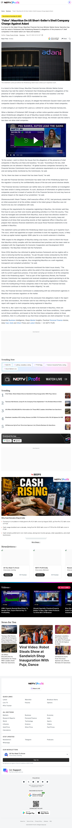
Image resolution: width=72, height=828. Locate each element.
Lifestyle (6, 724)
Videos (49, 724)
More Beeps (36, 542)
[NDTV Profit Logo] (36, 683)
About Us (22, 821)
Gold (11, 323)
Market (32, 320)
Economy (50, 715)
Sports (49, 721)
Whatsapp (6, 742)
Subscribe (8, 575)
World (5, 721)
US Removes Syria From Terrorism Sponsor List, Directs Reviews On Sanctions (62, 660)
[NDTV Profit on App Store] (43, 812)
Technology (29, 721)
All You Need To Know (11, 568)
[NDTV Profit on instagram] (33, 782)
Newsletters (7, 740)
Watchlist (28, 700)
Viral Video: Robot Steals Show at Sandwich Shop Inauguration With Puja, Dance (34, 656)
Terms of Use (30, 821)
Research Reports (9, 718)
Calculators (7, 730)
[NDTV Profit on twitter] (29, 782)
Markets (5, 715)
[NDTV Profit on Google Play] (29, 812)
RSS (51, 821)
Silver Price (29, 727)
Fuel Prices (51, 727)
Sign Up (36, 760)
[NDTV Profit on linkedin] (38, 782)
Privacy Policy (38, 821)
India (48, 718)
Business (22, 35)
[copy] (70, 39)
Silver (19, 323)
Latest (32, 323)
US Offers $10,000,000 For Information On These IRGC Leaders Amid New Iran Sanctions (8, 659)
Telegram (28, 740)
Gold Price (6, 727)
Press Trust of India (12, 35)
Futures (27, 702)
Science (27, 724)
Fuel (7, 323)
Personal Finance (56, 320)
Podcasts (50, 740)
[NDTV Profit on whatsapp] (47, 782)
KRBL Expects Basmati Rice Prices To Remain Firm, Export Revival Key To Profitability (14, 610)
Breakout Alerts (52, 700)
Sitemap (46, 821)
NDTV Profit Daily (41, 568)
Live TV (5, 702)
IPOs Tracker (7, 705)
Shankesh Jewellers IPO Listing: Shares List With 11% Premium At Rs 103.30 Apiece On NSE (62, 640)
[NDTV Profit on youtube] (43, 782)
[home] (11, 2)
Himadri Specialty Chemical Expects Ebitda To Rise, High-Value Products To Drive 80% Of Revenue (46, 610)
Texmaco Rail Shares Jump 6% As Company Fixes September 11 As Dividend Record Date (9, 639)
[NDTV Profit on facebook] (24, 782)
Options (49, 702)
